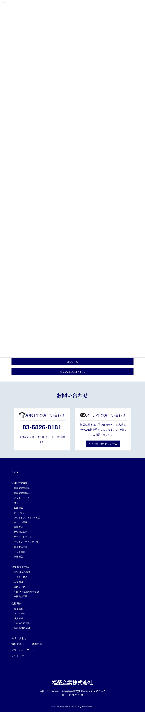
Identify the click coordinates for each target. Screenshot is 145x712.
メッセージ (19, 613)
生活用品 (18, 507)
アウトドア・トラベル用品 (27, 517)
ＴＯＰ (15, 472)
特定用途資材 (20, 531)
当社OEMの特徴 (22, 571)
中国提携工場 (20, 596)
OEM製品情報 (19, 482)
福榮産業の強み (20, 566)
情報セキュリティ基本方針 (26, 644)
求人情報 (18, 618)
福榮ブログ (19, 586)
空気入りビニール (23, 536)
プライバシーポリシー (24, 649)
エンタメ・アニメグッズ (26, 541)
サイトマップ (19, 655)
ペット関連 (19, 551)
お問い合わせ (19, 638)
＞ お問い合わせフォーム (103, 443)
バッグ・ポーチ (22, 497)
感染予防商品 (20, 546)
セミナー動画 (20, 576)
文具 (16, 502)
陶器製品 (18, 556)
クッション (19, 512)
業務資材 (18, 527)
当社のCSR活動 (22, 623)
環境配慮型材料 (22, 487)
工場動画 (18, 581)
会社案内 (16, 603)
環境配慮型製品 (22, 492)
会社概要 (18, 608)
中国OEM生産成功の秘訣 (26, 591)
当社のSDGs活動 (22, 627)
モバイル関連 (20, 522)
